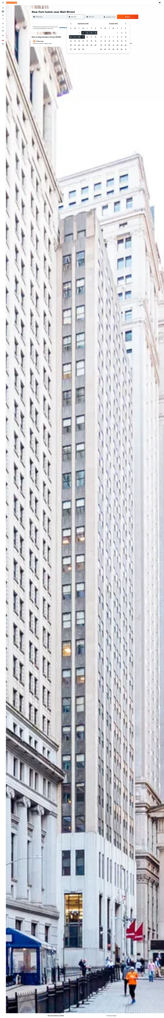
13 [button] (70, 41)
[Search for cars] (3, 15)
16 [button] (83, 41)
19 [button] (95, 41)
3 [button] (87, 33)
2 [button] (83, 33)
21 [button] (75, 45)
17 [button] (87, 41)
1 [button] (117, 33)
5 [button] (95, 33)
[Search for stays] (3, 11)
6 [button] (70, 37)
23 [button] (83, 45)
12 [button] (95, 37)
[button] (3, 3)
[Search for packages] (3, 18)
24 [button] (87, 45)
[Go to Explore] (3, 23)
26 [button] (95, 45)
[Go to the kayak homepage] (11, 3)
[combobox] (51, 17)
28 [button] (75, 49)
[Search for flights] (3, 8)
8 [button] (117, 37)
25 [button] (91, 45)
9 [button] (83, 37)
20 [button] (71, 45)
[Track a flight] (3, 27)
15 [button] (79, 41)
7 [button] (113, 37)
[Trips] (3, 35)
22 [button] (79, 45)
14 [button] (75, 41)
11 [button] (91, 37)
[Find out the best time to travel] (3, 30)
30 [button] (83, 49)
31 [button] (125, 49)
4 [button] (91, 33)
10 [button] (87, 37)
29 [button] (79, 49)
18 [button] (91, 41)
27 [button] (71, 49)
